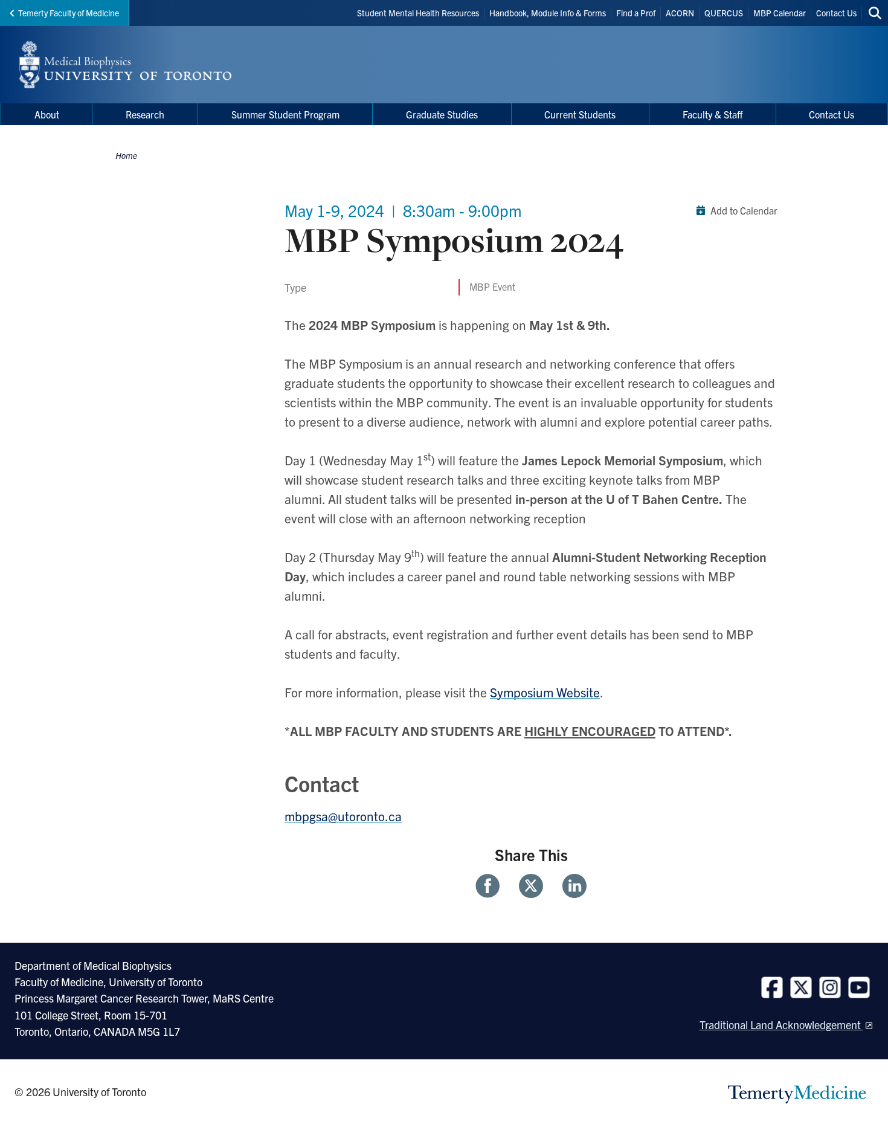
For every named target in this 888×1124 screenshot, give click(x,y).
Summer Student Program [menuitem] (285, 114)
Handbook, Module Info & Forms (547, 12)
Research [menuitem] (145, 114)
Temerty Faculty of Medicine (68, 12)
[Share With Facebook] (492, 886)
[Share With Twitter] (531, 886)
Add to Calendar (743, 210)
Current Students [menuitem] (580, 114)
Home (126, 155)
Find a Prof (635, 12)
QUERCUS (723, 12)
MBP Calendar (779, 12)
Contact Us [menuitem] (831, 114)
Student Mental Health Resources (418, 12)
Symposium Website (545, 692)
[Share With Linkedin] (570, 886)
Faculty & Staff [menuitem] (712, 114)
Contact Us (836, 12)
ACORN (680, 12)
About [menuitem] (46, 114)
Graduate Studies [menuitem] (442, 114)
